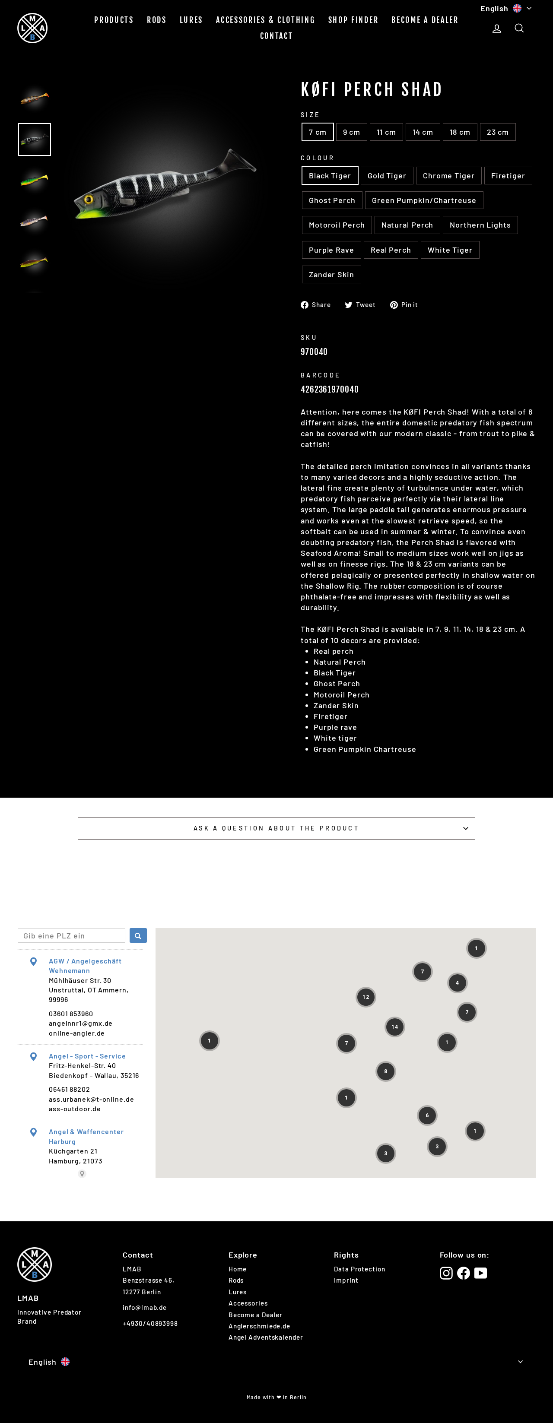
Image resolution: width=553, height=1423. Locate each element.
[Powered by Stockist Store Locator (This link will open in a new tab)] (82, 1173)
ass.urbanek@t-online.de (91, 1099)
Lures (191, 20)
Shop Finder (353, 20)
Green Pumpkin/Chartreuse (424, 200)
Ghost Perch (332, 200)
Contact (276, 36)
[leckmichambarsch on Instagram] (446, 1273)
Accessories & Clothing (265, 20)
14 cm (423, 131)
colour (318, 158)
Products (114, 20)
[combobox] (71, 935)
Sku (309, 337)
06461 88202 (69, 1089)
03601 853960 (71, 1013)
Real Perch (391, 249)
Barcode (321, 375)
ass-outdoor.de (75, 1108)
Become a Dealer (425, 20)
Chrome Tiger (449, 175)
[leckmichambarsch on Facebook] (463, 1273)
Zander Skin (331, 274)
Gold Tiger (387, 175)
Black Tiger (330, 175)
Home (238, 1269)
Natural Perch (407, 224)
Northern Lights (480, 224)
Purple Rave (331, 249)
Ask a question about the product (276, 828)
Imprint (346, 1280)
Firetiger (508, 175)
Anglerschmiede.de (259, 1326)
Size (311, 114)
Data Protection (359, 1269)
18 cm (460, 131)
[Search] (138, 935)
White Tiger (450, 249)
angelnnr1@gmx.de (81, 1023)
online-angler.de (77, 1033)
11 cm (386, 131)
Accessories (248, 1303)
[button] (476, 948)
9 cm (352, 131)
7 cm (318, 131)
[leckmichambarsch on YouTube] (480, 1273)
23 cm (498, 131)
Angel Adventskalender (266, 1337)
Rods (157, 20)
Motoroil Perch (337, 224)
